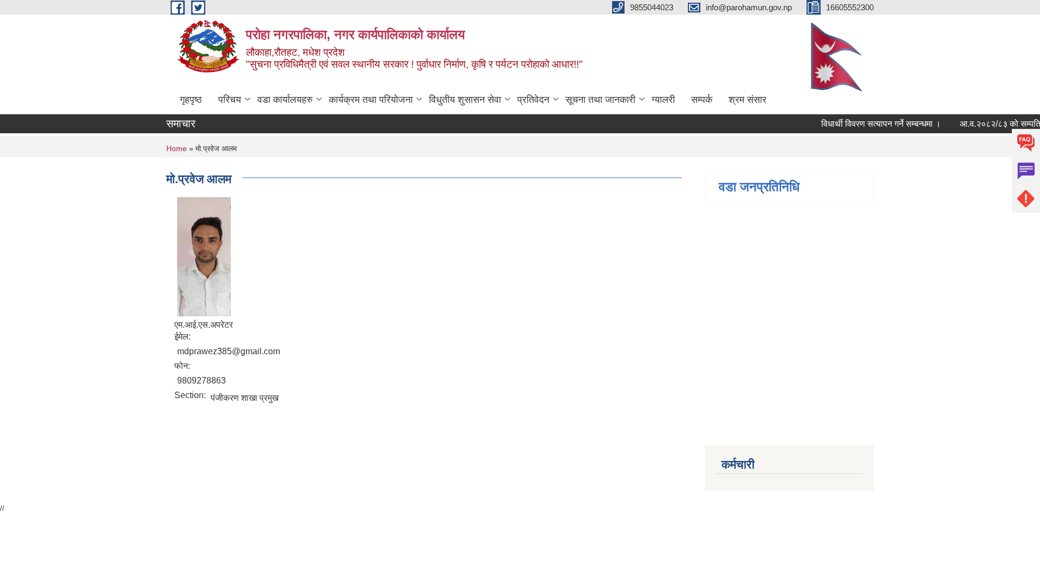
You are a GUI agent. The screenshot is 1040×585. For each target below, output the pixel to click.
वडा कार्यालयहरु (285, 99)
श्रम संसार (747, 99)
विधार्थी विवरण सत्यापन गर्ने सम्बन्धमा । (875, 123)
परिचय (229, 99)
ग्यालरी (663, 99)
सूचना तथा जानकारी (600, 99)
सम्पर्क (701, 99)
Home (176, 148)
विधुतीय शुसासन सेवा (465, 99)
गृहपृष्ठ (191, 99)
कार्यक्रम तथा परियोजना (371, 99)
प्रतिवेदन (533, 99)
